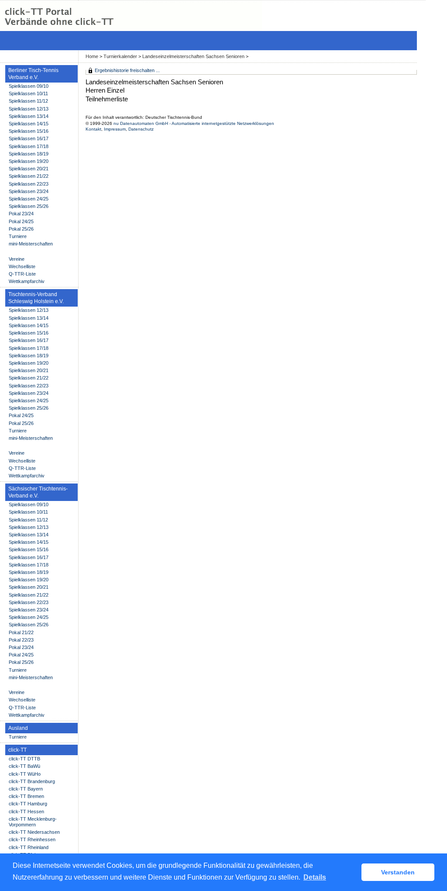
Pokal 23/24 (21, 213)
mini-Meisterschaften (31, 243)
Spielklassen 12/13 (28, 108)
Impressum (115, 129)
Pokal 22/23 (21, 639)
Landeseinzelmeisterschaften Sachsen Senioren (193, 56)
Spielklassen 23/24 (28, 191)
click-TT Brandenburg (32, 781)
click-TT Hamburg (28, 803)
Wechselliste (22, 266)
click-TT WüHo (25, 774)
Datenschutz (141, 129)
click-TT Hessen (26, 811)
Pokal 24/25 (21, 221)
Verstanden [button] (398, 872)
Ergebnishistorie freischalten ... (127, 70)
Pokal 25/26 (21, 228)
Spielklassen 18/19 (28, 153)
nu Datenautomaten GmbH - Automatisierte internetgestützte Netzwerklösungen (193, 123)
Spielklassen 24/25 (28, 198)
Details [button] (314, 877)
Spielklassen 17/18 (28, 146)
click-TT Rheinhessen (32, 839)
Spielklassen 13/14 (28, 116)
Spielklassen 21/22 (28, 176)
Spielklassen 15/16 (28, 131)
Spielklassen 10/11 (28, 93)
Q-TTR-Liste (22, 273)
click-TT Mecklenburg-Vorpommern (33, 821)
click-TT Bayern (26, 788)
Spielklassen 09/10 (28, 86)
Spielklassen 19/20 (28, 161)
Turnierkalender (120, 56)
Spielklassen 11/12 (28, 101)
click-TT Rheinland (28, 847)
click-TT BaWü (24, 766)
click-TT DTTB (24, 758)
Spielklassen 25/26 (28, 206)
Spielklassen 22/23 (28, 183)
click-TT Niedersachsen (34, 832)
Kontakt (93, 129)
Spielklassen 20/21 (28, 168)
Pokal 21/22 (21, 632)
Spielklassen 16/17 (28, 138)
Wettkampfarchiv (27, 281)
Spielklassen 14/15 (28, 123)
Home (92, 56)
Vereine (16, 259)
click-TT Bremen (26, 796)
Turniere (18, 236)
